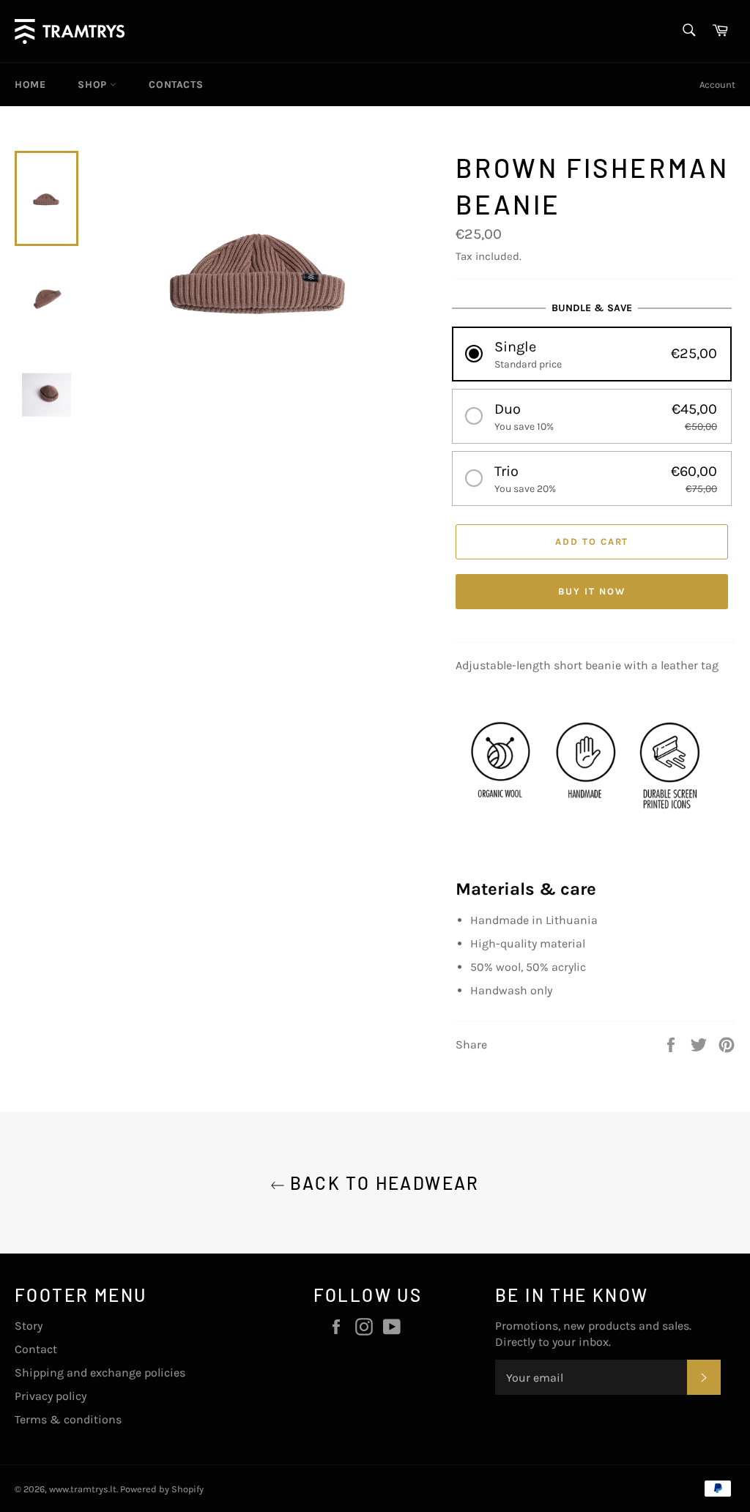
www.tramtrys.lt (82, 1488)
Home (30, 84)
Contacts (176, 84)
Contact (36, 1349)
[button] (592, 354)
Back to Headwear (382, 1182)
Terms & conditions (68, 1419)
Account (717, 84)
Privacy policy (50, 1396)
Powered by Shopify (162, 1488)
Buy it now (591, 591)
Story (28, 1326)
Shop (94, 84)
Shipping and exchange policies (100, 1372)
